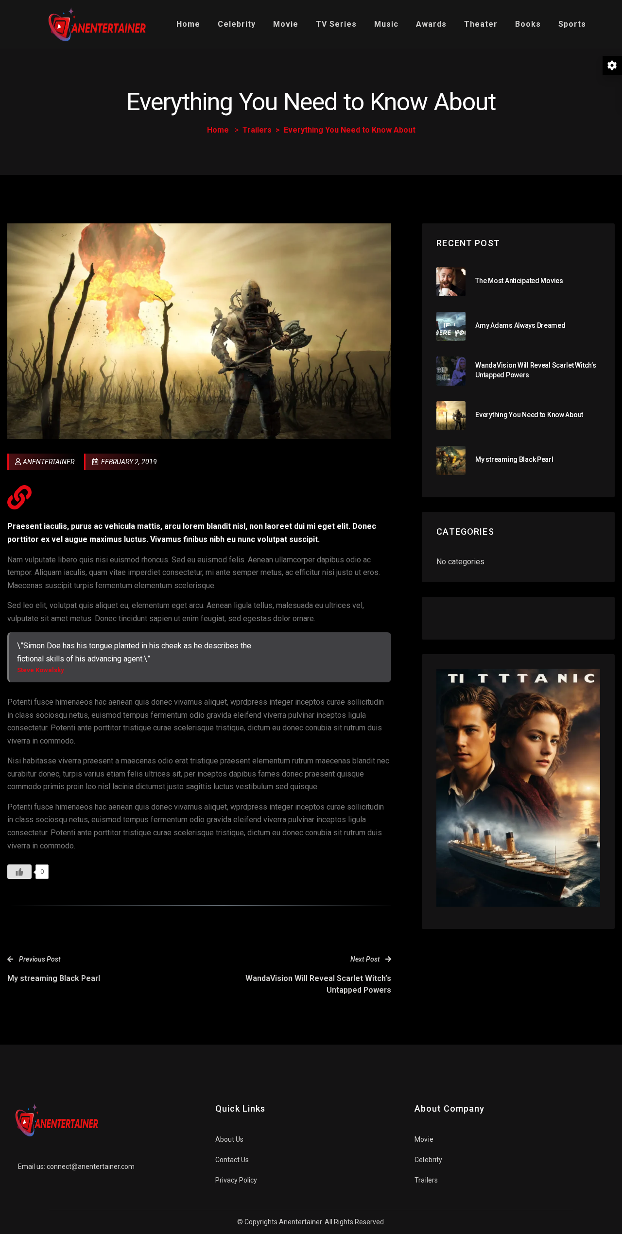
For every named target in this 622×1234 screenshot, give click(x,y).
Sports (572, 24)
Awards (431, 24)
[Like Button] (19, 871)
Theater (481, 24)
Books (528, 24)
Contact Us (232, 1160)
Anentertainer (48, 462)
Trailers (257, 130)
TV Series (336, 24)
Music (386, 24)
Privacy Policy (236, 1180)
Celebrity (237, 24)
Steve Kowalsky (40, 670)
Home (188, 24)
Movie (285, 24)
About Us (229, 1139)
